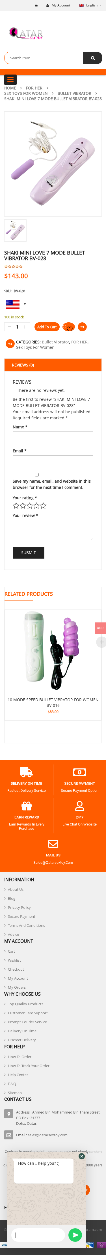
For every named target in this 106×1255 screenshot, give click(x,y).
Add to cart (47, 326)
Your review (25, 515)
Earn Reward (26, 817)
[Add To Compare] (10, 343)
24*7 (79, 817)
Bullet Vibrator (74, 93)
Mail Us (53, 855)
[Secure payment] (80, 772)
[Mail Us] (53, 844)
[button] (82, 1156)
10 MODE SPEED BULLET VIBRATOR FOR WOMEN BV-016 (53, 702)
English (91, 5)
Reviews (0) (23, 365)
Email (20, 450)
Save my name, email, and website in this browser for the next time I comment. (52, 484)
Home (10, 88)
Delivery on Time (26, 783)
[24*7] (80, 806)
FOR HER (34, 88)
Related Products (29, 593)
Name (20, 426)
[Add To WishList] (68, 326)
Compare (82, 326)
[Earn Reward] (26, 806)
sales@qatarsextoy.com (48, 1134)
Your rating (25, 497)
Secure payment (79, 783)
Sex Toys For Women (26, 93)
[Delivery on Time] (26, 772)
